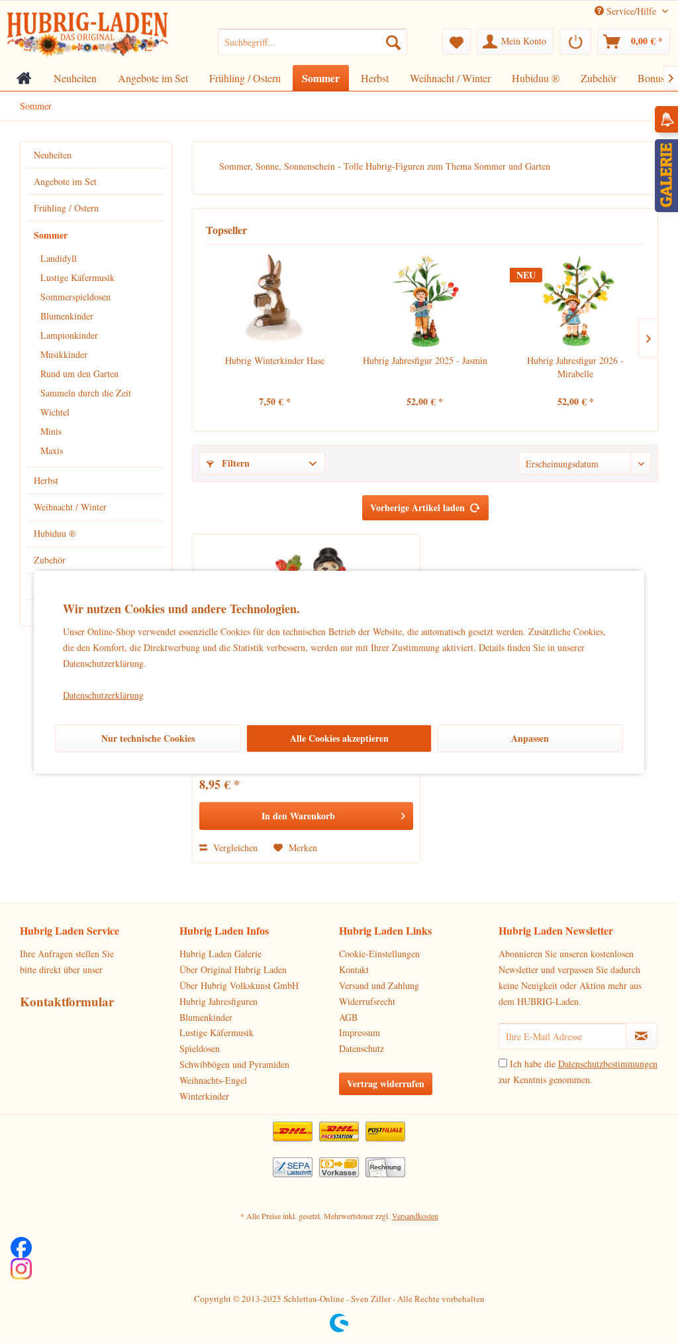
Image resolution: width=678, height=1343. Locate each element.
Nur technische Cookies (148, 738)
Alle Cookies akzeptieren (339, 738)
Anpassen (530, 738)
